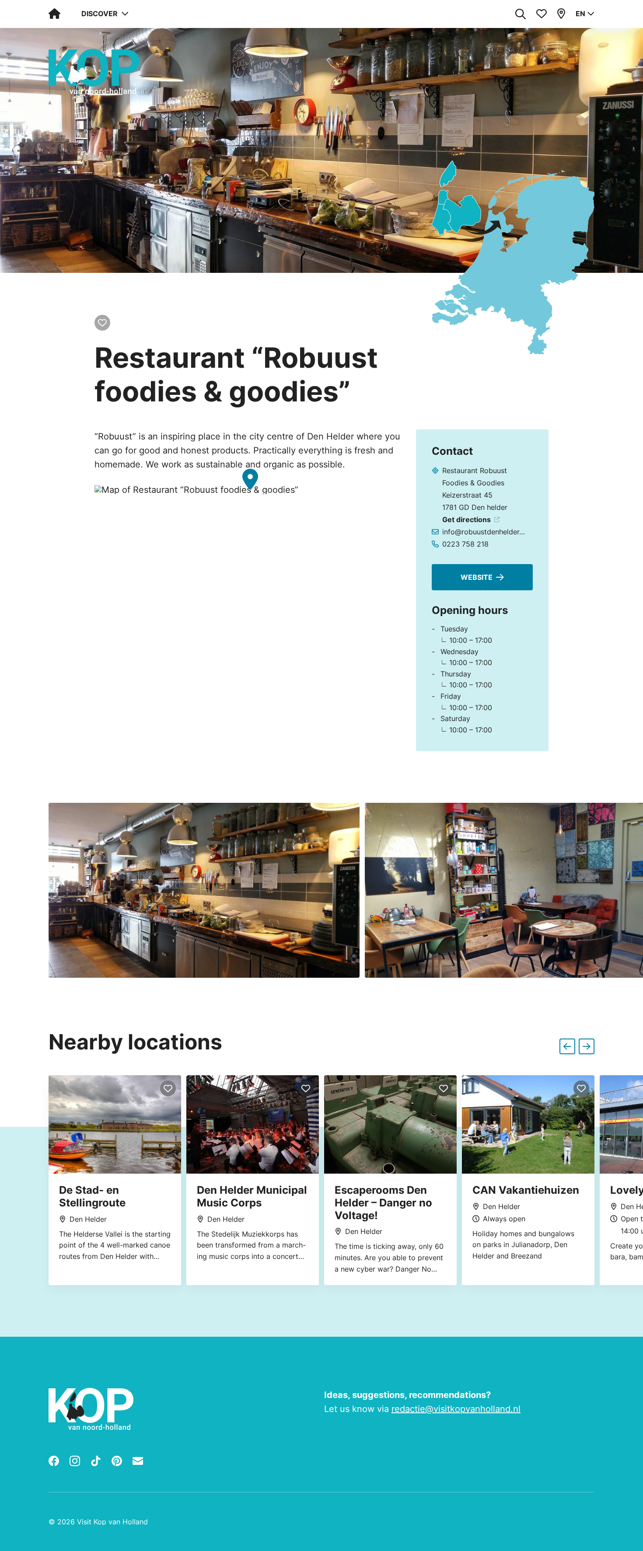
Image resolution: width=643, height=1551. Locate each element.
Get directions (466, 519)
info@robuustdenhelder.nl (484, 531)
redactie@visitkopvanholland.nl (456, 1409)
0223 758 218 (465, 544)
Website (477, 577)
